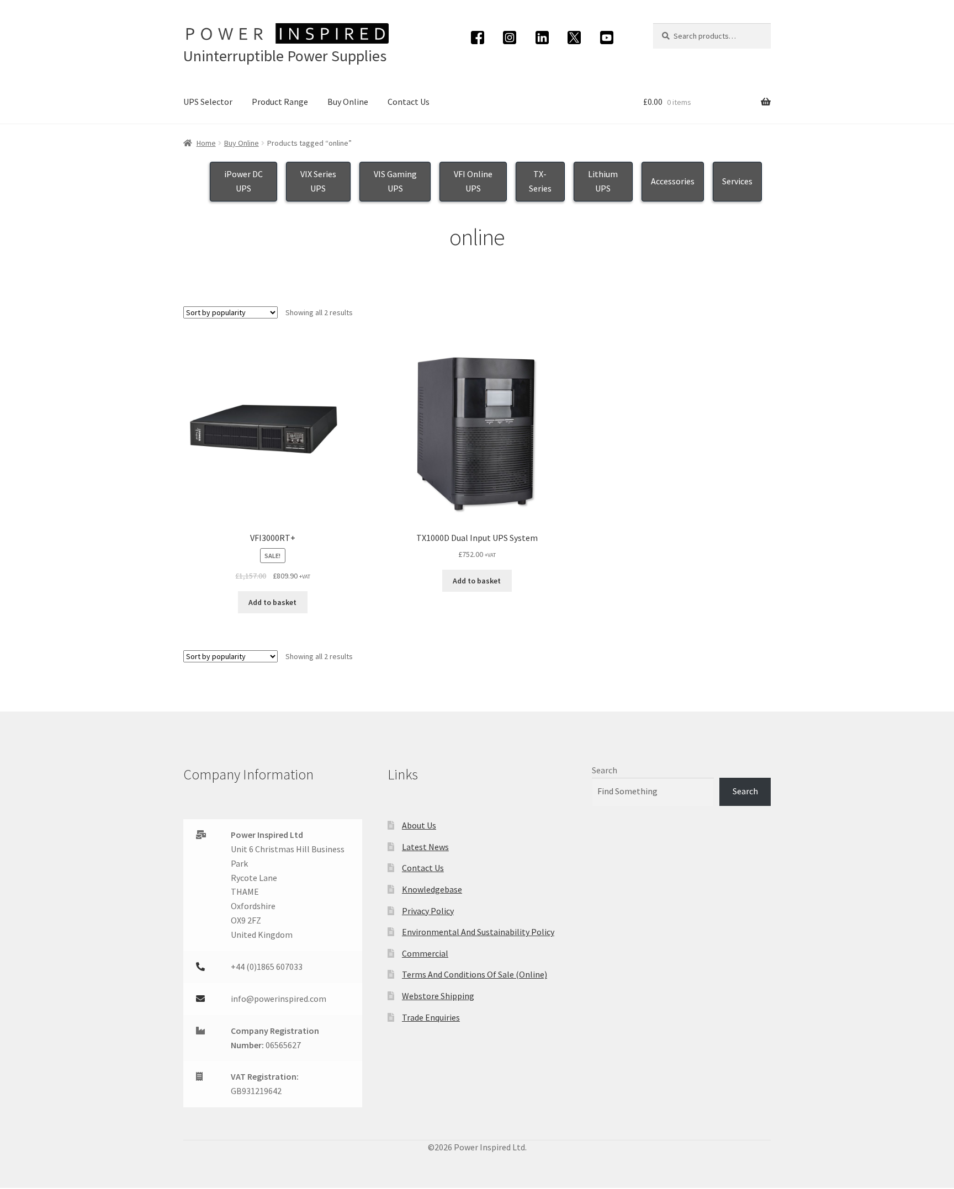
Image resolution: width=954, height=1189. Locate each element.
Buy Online (347, 101)
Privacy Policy (428, 910)
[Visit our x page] (574, 37)
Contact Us (409, 101)
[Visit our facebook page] (477, 37)
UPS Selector (207, 101)
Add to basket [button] (272, 602)
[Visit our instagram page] (509, 37)
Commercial (425, 953)
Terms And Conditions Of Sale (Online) (474, 974)
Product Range (280, 101)
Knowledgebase (432, 889)
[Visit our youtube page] (607, 37)
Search (604, 770)
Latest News (425, 846)
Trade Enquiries (431, 1017)
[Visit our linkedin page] (542, 37)
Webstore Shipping (438, 995)
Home (206, 143)
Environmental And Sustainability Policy (478, 931)
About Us (419, 825)
